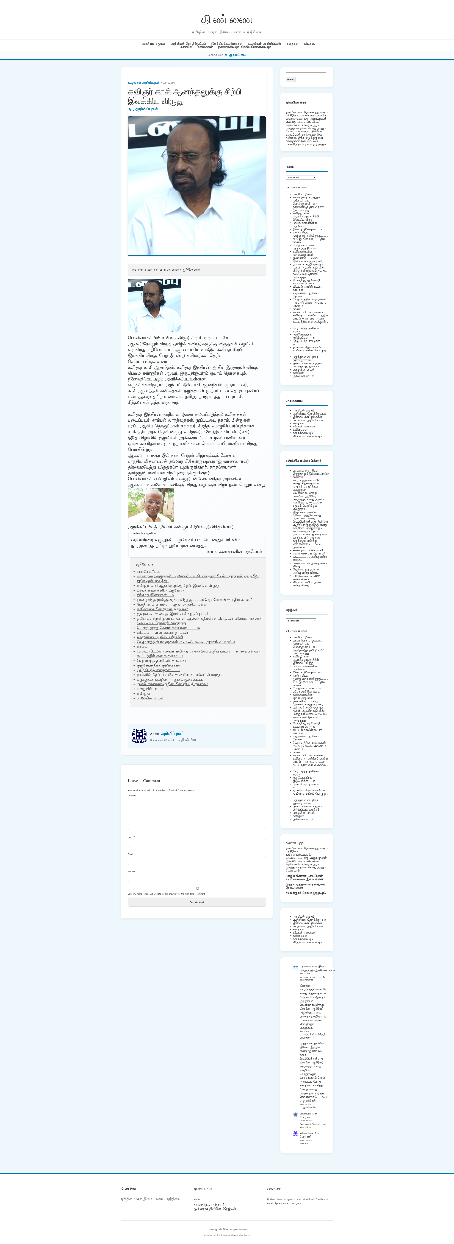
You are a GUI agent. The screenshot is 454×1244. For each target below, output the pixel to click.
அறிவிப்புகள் (146, 109)
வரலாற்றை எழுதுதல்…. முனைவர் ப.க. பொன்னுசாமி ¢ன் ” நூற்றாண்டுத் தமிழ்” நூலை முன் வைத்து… (185, 543)
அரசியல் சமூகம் (153, 44)
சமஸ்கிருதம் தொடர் (209, 1205)
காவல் (142, 647)
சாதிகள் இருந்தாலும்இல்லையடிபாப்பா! (311, 472)
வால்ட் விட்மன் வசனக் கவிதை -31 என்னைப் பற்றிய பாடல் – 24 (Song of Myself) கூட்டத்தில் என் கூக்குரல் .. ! (310, 318)
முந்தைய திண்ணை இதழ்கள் (215, 1208)
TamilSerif (298, 888)
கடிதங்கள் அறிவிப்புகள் (264, 44)
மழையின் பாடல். (150, 689)
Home (197, 1199)
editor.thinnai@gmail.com (308, 122)
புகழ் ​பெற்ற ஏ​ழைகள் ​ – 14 (158, 670)
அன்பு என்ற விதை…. (306, 573)
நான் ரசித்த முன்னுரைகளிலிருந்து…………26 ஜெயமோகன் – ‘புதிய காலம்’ (194, 600)
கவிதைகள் (205, 47)
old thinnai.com (309, 135)
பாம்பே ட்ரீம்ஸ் (148, 572)
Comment (133, 795)
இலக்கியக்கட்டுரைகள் (226, 44)
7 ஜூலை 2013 (190, 269)
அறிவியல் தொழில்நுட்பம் (188, 44)
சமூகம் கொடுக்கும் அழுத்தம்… (305, 507)
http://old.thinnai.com (295, 879)
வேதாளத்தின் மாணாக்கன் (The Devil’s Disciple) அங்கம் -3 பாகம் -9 (186, 642)
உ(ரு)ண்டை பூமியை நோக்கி (160, 637)
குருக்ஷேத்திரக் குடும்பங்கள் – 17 (163, 665)
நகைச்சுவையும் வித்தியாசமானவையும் (244, 47)
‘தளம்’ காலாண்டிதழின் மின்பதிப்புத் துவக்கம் (172, 684)
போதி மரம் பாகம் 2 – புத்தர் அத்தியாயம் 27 (172, 604)
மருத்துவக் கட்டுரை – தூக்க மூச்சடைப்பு (170, 679)
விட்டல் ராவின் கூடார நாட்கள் (162, 633)
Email (131, 854)
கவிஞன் (144, 693)
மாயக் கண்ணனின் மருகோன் (234, 552)
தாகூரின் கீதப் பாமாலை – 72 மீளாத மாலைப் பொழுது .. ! (180, 675)
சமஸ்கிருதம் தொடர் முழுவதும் (306, 893)
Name (131, 837)
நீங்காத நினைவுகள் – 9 (155, 595)
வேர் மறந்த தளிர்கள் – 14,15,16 (161, 661)
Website (131, 871)
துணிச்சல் (299, 547)
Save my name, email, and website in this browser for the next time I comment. (166, 894)
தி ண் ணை (227, 18)
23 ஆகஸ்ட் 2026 (235, 55)
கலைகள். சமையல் (304, 426)
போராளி (317, 550)
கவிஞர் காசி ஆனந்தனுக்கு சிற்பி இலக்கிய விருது (306, 217)
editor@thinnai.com (294, 119)
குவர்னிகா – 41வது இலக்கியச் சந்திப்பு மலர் (172, 614)
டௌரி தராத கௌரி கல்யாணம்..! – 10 (168, 628)
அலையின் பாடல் (150, 698)
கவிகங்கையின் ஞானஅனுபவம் (162, 609)
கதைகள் (292, 44)
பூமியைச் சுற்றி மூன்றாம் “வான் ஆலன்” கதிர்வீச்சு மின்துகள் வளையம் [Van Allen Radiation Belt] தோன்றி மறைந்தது (310, 271)
